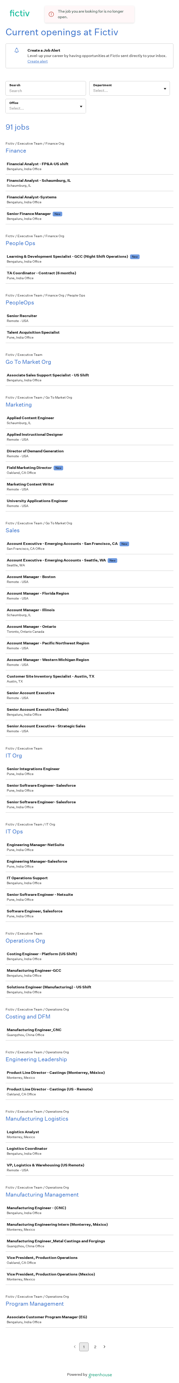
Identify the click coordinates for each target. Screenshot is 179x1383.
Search (14, 85)
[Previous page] (75, 1347)
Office (13, 103)
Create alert (38, 61)
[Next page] (104, 1347)
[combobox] (93, 90)
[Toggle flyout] (165, 89)
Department (102, 85)
